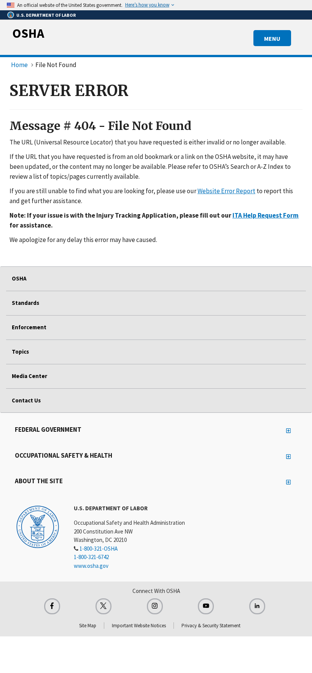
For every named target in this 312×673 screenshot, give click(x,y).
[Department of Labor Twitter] (103, 606)
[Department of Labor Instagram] (155, 606)
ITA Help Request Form (265, 215)
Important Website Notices (139, 625)
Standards (25, 302)
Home (19, 65)
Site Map (87, 625)
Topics (20, 351)
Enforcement (29, 327)
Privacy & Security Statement (210, 625)
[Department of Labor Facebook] (52, 606)
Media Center (29, 376)
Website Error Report (226, 191)
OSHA (28, 33)
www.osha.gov (91, 565)
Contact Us (26, 400)
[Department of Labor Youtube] (206, 606)
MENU (272, 38)
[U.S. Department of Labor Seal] (37, 526)
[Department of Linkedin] (257, 606)
